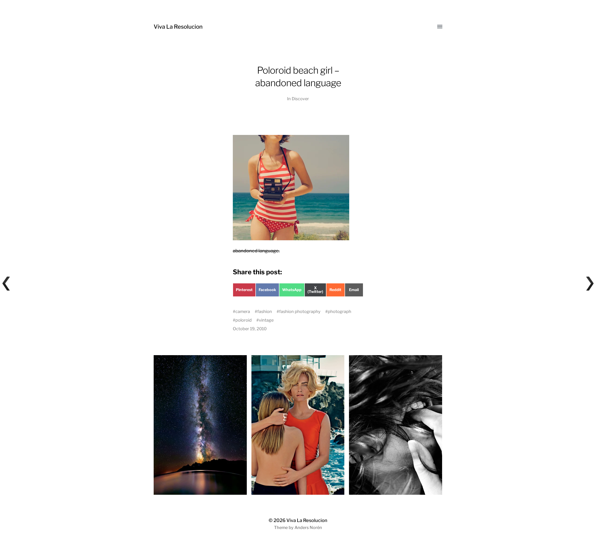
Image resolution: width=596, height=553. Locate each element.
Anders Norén (308, 527)
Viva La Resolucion (178, 26)
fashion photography (300, 311)
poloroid (243, 320)
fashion (264, 311)
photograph (339, 311)
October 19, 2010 (250, 328)
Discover (300, 98)
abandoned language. (256, 251)
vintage (266, 320)
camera (242, 311)
